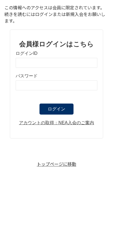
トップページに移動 (56, 164)
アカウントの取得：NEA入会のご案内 (56, 122)
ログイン (56, 109)
